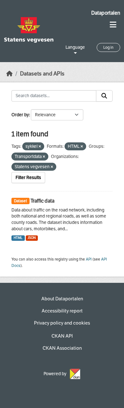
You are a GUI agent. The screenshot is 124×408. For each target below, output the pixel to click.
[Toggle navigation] (113, 24)
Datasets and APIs (42, 73)
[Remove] (39, 147)
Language (75, 47)
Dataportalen (105, 13)
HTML (18, 238)
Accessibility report (62, 311)
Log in (108, 47)
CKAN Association (62, 348)
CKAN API (62, 336)
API (89, 259)
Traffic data (42, 201)
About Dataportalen (62, 299)
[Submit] (104, 96)
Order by (20, 115)
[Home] (9, 73)
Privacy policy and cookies (62, 323)
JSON (32, 238)
